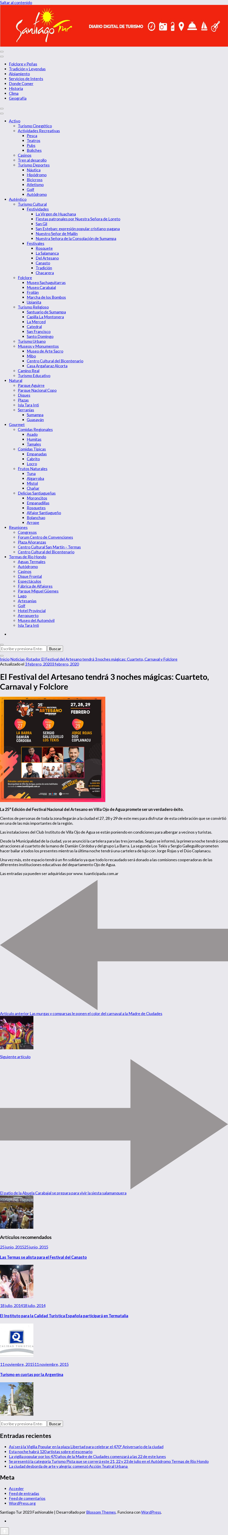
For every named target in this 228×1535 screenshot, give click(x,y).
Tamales (34, 444)
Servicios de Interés (26, 78)
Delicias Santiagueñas (37, 493)
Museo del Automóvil (36, 620)
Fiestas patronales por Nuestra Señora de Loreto (78, 218)
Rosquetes (36, 507)
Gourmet (17, 424)
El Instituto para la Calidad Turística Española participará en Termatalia (64, 1315)
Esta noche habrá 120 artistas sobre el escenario (50, 1451)
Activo (14, 120)
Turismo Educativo (34, 375)
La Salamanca (47, 253)
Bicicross (35, 179)
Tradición (44, 267)
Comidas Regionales (35, 429)
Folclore (25, 277)
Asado (32, 434)
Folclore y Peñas (23, 63)
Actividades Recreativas (39, 130)
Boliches (34, 150)
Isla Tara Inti (28, 404)
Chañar (33, 488)
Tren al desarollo (32, 160)
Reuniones (18, 527)
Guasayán (35, 419)
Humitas (34, 439)
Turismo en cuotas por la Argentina (31, 1374)
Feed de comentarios (27, 1498)
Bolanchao (36, 517)
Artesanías (27, 600)
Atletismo (35, 184)
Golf (30, 189)
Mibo (31, 355)
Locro (32, 463)
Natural (15, 380)
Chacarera (45, 272)
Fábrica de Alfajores (35, 586)
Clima (13, 93)
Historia (16, 88)
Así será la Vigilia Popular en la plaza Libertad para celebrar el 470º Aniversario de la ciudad (86, 1446)
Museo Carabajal (41, 287)
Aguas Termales (31, 561)
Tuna (31, 473)
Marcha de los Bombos (46, 297)
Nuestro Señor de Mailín (57, 233)
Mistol (32, 483)
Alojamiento (19, 73)
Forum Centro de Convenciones (45, 537)
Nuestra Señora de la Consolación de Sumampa (76, 238)
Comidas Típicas (32, 449)
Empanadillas (38, 502)
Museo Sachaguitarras (46, 282)
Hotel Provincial (32, 610)
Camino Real (28, 370)
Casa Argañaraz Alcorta (47, 365)
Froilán (33, 292)
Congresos (27, 532)
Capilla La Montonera (45, 316)
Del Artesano (47, 258)
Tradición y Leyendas (27, 68)
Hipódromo (37, 174)
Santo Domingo (40, 336)
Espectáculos (29, 581)
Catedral (34, 326)
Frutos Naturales (32, 468)
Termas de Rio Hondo (27, 556)
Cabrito (33, 458)
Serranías (26, 409)
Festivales (35, 243)
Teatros (33, 140)
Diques (24, 395)
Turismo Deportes (34, 164)
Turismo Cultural (32, 204)
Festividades (38, 209)
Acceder (16, 1488)
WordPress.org (22, 1503)
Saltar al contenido (16, 2)
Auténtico (17, 199)
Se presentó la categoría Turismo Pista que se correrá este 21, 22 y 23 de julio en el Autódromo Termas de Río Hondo (109, 1461)
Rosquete (44, 248)
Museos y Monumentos (38, 346)
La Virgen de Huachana (56, 213)
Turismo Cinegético (35, 125)
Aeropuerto (28, 615)
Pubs (31, 145)
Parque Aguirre (31, 385)
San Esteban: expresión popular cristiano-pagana (78, 228)
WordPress (151, 1512)
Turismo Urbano (32, 341)
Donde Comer (21, 83)
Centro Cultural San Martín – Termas (49, 546)
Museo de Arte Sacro (45, 351)
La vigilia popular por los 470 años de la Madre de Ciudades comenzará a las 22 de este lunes (87, 1456)
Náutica (34, 169)
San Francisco (39, 331)
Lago (22, 595)
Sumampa (35, 414)
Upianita (34, 302)
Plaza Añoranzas (32, 542)
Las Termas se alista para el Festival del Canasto (43, 1257)
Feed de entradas (24, 1493)
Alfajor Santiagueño (44, 512)
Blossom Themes (101, 1512)
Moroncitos (37, 497)
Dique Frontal (30, 576)
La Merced (36, 321)
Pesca (32, 135)
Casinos (24, 155)
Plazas (23, 400)
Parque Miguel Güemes (38, 591)
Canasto (43, 262)
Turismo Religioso (33, 307)
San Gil (41, 223)
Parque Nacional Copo (37, 390)
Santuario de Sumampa (46, 311)
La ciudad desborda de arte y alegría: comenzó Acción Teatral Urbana (68, 1466)
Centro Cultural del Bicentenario (55, 360)
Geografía (17, 98)
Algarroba (35, 478)
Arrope (33, 522)
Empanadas (37, 453)
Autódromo (37, 194)
